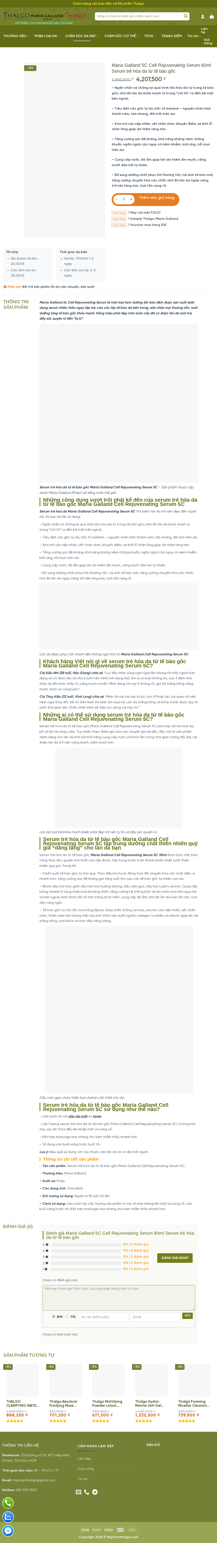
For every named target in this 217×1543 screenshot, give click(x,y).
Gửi (187, 1315)
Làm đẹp (84, 1459)
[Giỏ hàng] (212, 16)
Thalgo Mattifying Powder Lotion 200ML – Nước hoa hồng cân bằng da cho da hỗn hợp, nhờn (107, 1404)
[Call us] (86, 1492)
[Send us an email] (78, 1492)
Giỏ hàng (208, 41)
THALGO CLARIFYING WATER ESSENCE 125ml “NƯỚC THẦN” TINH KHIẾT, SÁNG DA (22, 1404)
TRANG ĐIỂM (171, 36)
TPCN (148, 36)
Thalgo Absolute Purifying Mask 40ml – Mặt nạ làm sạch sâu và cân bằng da (65, 1404)
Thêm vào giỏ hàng (156, 198)
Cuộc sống (86, 1469)
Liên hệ (204, 30)
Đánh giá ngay (174, 1258)
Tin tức (192, 36)
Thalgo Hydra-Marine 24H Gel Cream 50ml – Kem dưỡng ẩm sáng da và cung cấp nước (151, 1404)
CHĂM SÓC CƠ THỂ (120, 36)
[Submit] (185, 16)
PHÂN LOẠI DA (46, 36)
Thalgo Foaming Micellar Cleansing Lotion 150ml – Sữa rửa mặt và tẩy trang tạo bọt (193, 1404)
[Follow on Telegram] (95, 1492)
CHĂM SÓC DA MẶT (80, 36)
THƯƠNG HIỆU (14, 36)
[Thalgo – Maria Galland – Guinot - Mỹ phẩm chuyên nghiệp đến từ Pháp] (46, 16)
